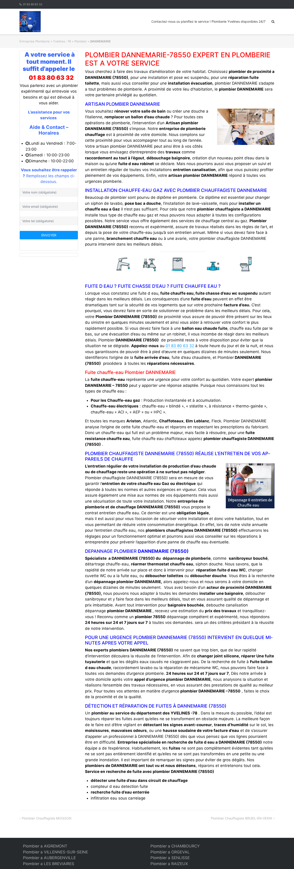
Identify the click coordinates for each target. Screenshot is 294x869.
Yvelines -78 (62, 41)
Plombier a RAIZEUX (169, 863)
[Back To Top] (282, 858)
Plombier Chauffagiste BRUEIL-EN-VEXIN (241, 818)
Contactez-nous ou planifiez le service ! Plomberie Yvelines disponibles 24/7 (208, 21)
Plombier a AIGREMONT (45, 846)
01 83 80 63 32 (32, 4)
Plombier (80, 41)
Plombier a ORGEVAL (170, 852)
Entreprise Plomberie (35, 41)
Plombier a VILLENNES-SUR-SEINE (55, 852)
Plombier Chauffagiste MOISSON (46, 818)
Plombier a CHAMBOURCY (175, 846)
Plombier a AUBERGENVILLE (49, 857)
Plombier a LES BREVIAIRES (48, 863)
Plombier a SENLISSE (170, 857)
